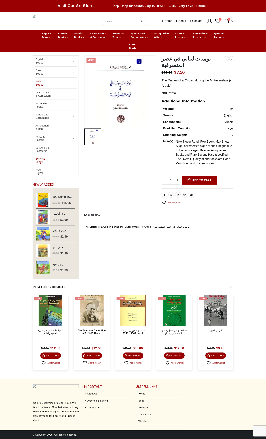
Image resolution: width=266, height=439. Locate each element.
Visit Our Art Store (76, 5)
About (182, 20)
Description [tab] (92, 215)
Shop (141, 400)
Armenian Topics (118, 35)
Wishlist (142, 421)
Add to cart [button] (52, 355)
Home (168, 20)
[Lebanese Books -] (60, 21)
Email (191, 195)
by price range (219, 35)
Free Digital (133, 46)
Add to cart (201, 180)
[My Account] (209, 21)
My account (145, 414)
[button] (229, 287)
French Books (62, 35)
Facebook (164, 195)
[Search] (142, 21)
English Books (46, 35)
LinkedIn (178, 195)
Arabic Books (78, 35)
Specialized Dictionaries (138, 35)
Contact (197, 20)
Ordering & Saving (97, 400)
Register (143, 407)
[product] (43, 200)
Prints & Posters (180, 35)
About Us (92, 393)
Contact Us (93, 407)
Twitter (171, 195)
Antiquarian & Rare (161, 35)
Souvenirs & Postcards (200, 35)
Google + (184, 195)
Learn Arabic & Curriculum (98, 35)
